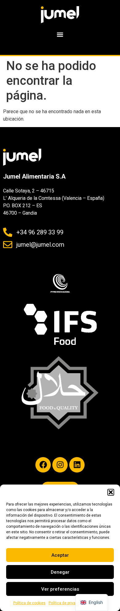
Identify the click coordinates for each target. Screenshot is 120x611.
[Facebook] (43, 465)
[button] (111, 492)
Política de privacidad (67, 603)
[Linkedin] (77, 465)
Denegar (60, 572)
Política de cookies (29, 603)
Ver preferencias (60, 589)
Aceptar (60, 555)
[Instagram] (60, 465)
